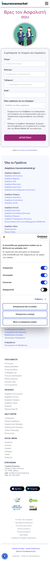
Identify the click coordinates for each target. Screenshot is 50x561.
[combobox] (6, 84)
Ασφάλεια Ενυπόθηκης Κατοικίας (17, 213)
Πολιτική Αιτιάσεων (24, 529)
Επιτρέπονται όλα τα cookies (25, 307)
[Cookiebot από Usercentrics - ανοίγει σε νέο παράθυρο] (37, 237)
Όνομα (7, 59)
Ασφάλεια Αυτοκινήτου (14, 176)
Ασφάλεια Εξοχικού (12, 216)
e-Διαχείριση (9, 418)
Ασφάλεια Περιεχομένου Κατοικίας (18, 219)
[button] (4, 556)
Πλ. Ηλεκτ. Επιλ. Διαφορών (24, 520)
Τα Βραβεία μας (11, 373)
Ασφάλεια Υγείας (11, 403)
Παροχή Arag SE (11, 409)
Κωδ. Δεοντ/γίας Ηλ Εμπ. (24, 526)
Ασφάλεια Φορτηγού (13, 184)
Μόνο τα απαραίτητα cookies (25, 322)
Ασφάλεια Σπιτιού (11, 397)
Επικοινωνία (9, 433)
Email (7, 91)
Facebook (8, 442)
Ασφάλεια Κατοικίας (12, 210)
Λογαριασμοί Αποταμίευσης (15, 332)
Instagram (8, 451)
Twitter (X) (8, 457)
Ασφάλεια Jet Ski (11, 203)
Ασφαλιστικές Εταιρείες (14, 427)
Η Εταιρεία (9, 363)
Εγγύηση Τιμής (10, 382)
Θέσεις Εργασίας (11, 379)
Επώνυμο (8, 70)
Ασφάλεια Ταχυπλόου (13, 197)
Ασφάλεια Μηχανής (12, 179)
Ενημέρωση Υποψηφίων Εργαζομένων (24, 538)
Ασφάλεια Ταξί (10, 181)
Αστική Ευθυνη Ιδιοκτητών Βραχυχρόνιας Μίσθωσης (25, 222)
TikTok (7, 454)
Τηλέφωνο (9, 80)
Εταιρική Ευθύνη (11, 370)
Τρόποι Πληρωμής (12, 430)
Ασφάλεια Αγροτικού (13, 187)
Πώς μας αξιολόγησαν (13, 376)
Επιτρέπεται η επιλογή (25, 314)
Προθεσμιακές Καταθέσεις (15, 329)
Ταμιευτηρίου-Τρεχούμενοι (15, 338)
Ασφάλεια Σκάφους (12, 400)
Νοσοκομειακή (10, 229)
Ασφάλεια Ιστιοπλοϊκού (14, 200)
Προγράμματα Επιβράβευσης (16, 345)
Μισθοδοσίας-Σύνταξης (14, 335)
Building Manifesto (11, 367)
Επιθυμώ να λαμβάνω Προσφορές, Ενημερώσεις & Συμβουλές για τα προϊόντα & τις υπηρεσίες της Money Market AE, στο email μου (27, 126)
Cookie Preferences (33, 548)
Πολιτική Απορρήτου (24, 532)
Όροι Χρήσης (24, 535)
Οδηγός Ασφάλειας (12, 421)
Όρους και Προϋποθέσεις (29, 150)
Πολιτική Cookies (18, 548)
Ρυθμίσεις (39, 299)
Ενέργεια (8, 406)
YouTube (8, 445)
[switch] (44, 275)
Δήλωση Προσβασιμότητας (26, 551)
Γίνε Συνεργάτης (11, 385)
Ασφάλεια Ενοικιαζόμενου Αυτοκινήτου (20, 190)
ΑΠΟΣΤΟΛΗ (25, 137)
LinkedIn (8, 448)
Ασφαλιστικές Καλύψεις (14, 424)
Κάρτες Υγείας (10, 232)
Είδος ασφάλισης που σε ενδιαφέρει (19, 101)
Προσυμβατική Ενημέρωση (24, 523)
